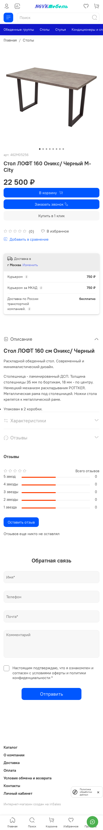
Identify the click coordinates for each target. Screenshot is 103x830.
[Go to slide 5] (53, 149)
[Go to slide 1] (39, 149)
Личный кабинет (18, 793)
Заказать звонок (49, 204)
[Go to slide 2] (43, 149)
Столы (45, 29)
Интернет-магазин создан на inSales (32, 804)
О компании (14, 754)
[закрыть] (98, 792)
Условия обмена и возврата (28, 778)
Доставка (12, 762)
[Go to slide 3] (46, 149)
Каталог (10, 747)
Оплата (10, 770)
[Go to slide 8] (63, 149)
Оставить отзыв (21, 522)
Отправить (51, 694)
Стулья (60, 29)
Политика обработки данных (86, 792)
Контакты (12, 785)
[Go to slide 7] (60, 149)
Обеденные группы (19, 29)
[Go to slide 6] (56, 149)
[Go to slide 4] (50, 149)
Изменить (30, 265)
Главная (10, 40)
